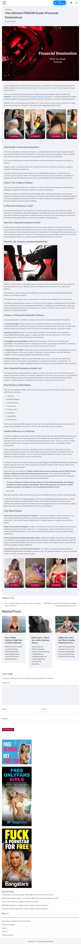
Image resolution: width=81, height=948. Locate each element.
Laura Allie (38, 462)
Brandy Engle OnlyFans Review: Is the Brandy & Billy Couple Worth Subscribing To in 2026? (30, 898)
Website (5, 719)
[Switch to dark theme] (71, 2)
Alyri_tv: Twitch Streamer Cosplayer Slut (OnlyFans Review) (20, 901)
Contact (4, 928)
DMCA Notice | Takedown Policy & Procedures (16, 921)
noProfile (11, 598)
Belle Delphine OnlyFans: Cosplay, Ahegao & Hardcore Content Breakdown (25, 905)
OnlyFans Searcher (8, 935)
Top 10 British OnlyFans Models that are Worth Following (13, 640)
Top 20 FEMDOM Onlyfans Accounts (55, 499)
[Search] (76, 2)
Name (4, 709)
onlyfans (8, 9)
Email (44, 709)
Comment (6, 683)
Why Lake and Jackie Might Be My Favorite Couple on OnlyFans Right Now (25, 908)
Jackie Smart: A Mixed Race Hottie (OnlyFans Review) (40, 640)
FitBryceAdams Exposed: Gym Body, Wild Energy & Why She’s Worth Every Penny (27, 895)
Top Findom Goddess (28, 499)
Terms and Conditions (9, 924)
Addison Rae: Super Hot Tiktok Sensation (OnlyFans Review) (66, 640)
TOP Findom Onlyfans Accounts (40, 97)
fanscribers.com (47, 941)
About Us (5, 931)
